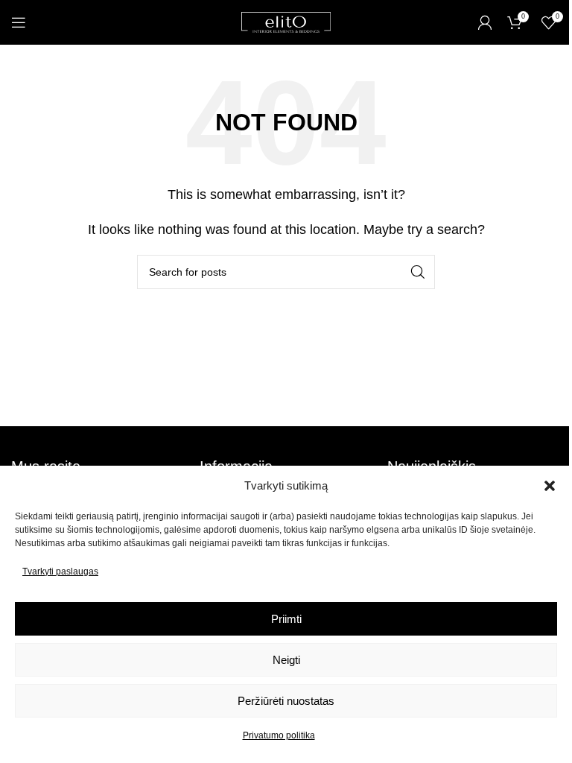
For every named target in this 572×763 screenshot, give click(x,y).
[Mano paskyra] (485, 22)
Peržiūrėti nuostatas (286, 700)
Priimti (286, 618)
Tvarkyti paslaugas (60, 571)
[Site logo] (286, 21)
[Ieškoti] (418, 272)
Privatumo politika (279, 735)
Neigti (286, 659)
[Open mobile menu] (19, 22)
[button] (549, 485)
